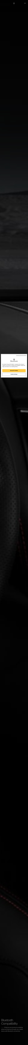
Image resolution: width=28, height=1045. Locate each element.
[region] (14, 366)
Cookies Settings (14, 374)
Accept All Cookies (14, 370)
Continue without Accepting (21, 355)
